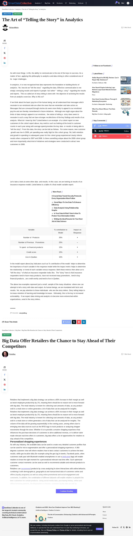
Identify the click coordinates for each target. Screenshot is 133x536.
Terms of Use (64, 530)
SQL (105, 83)
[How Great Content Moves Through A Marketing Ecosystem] (126, 102)
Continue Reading (66, 491)
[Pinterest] (111, 136)
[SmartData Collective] (16, 3)
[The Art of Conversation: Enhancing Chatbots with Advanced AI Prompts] (41, 517)
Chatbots (51, 510)
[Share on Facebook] (4, 48)
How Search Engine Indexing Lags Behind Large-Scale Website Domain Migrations (104, 90)
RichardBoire (14, 27)
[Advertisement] (48, 53)
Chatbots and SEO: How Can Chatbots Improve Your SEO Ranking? (58, 507)
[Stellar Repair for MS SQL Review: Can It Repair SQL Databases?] (126, 80)
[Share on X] (4, 53)
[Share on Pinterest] (4, 58)
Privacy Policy (52, 530)
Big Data (17, 13)
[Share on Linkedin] (4, 62)
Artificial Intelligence (42, 510)
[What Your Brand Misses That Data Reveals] (126, 112)
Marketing (109, 104)
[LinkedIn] (129, 527)
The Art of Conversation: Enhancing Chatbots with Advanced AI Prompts (72, 514)
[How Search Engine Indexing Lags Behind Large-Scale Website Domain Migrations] (126, 90)
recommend (26, 469)
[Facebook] (111, 126)
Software (100, 83)
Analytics (7, 13)
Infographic (101, 104)
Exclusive (95, 83)
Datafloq (12, 354)
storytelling (23, 313)
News (93, 95)
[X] (111, 131)
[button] (99, 529)
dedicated (66, 457)
